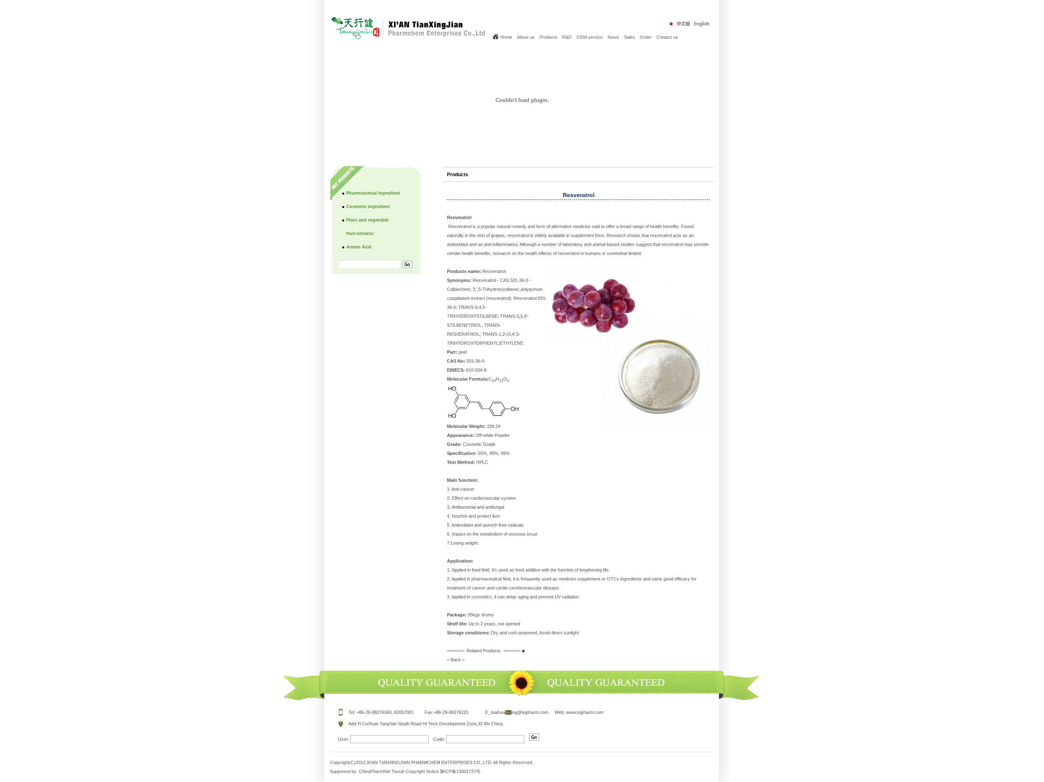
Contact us (667, 37)
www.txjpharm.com (585, 712)
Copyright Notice (422, 771)
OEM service (590, 37)
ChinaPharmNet (374, 771)
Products (548, 37)
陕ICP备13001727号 (460, 771)
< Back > (455, 659)
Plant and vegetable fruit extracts (367, 226)
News (613, 37)
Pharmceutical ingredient (373, 193)
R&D (567, 37)
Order (646, 37)
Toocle (398, 771)
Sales (629, 37)
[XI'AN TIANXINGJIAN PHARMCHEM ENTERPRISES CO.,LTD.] (409, 37)
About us (526, 37)
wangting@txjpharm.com (524, 712)
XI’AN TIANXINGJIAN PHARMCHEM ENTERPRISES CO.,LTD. (430, 762)
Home (506, 37)
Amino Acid (359, 246)
